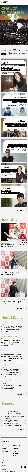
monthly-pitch (5, 242)
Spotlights (5, 451)
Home (4, 445)
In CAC (15, 455)
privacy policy (4, 468)
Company (4, 462)
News (3, 321)
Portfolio (5, 448)
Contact (4, 465)
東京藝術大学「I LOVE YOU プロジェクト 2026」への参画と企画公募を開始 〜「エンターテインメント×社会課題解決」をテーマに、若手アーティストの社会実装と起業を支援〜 (11, 372)
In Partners (16, 453)
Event (8, 381)
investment (9, 321)
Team (3, 460)
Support (15, 448)
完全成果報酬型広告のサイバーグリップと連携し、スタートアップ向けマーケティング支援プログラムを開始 (11, 387)
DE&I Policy (4, 469)
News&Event (16, 445)
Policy (3, 457)
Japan (16, 321)
